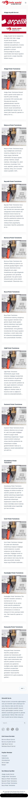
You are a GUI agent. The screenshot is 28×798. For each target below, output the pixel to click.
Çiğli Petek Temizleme (11, 348)
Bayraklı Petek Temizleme (13, 181)
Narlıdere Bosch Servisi (8, 746)
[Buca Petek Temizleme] (14, 303)
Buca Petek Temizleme (12, 292)
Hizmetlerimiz (6, 760)
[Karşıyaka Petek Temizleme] (14, 638)
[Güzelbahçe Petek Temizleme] (14, 474)
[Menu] (25, 2)
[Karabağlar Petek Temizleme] (14, 584)
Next (22, 688)
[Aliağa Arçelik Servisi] (14, 24)
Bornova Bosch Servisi (8, 739)
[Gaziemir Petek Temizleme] (14, 416)
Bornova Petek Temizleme (13, 238)
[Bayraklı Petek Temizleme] (14, 193)
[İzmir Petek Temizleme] (14, 530)
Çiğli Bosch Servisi (7, 744)
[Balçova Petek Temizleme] (14, 137)
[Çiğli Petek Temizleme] (14, 360)
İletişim (4, 765)
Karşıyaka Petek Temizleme (13, 627)
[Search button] (24, 722)
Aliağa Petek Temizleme (12, 69)
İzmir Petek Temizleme (11, 519)
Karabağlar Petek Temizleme (13, 573)
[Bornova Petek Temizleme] (14, 249)
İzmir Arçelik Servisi (7, 717)
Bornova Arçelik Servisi (8, 742)
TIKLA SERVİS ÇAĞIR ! (14, 795)
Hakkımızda (5, 758)
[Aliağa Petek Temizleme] (14, 80)
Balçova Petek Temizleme (13, 125)
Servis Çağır (5, 762)
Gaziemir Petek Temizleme (13, 404)
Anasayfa (4, 756)
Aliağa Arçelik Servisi (11, 12)
